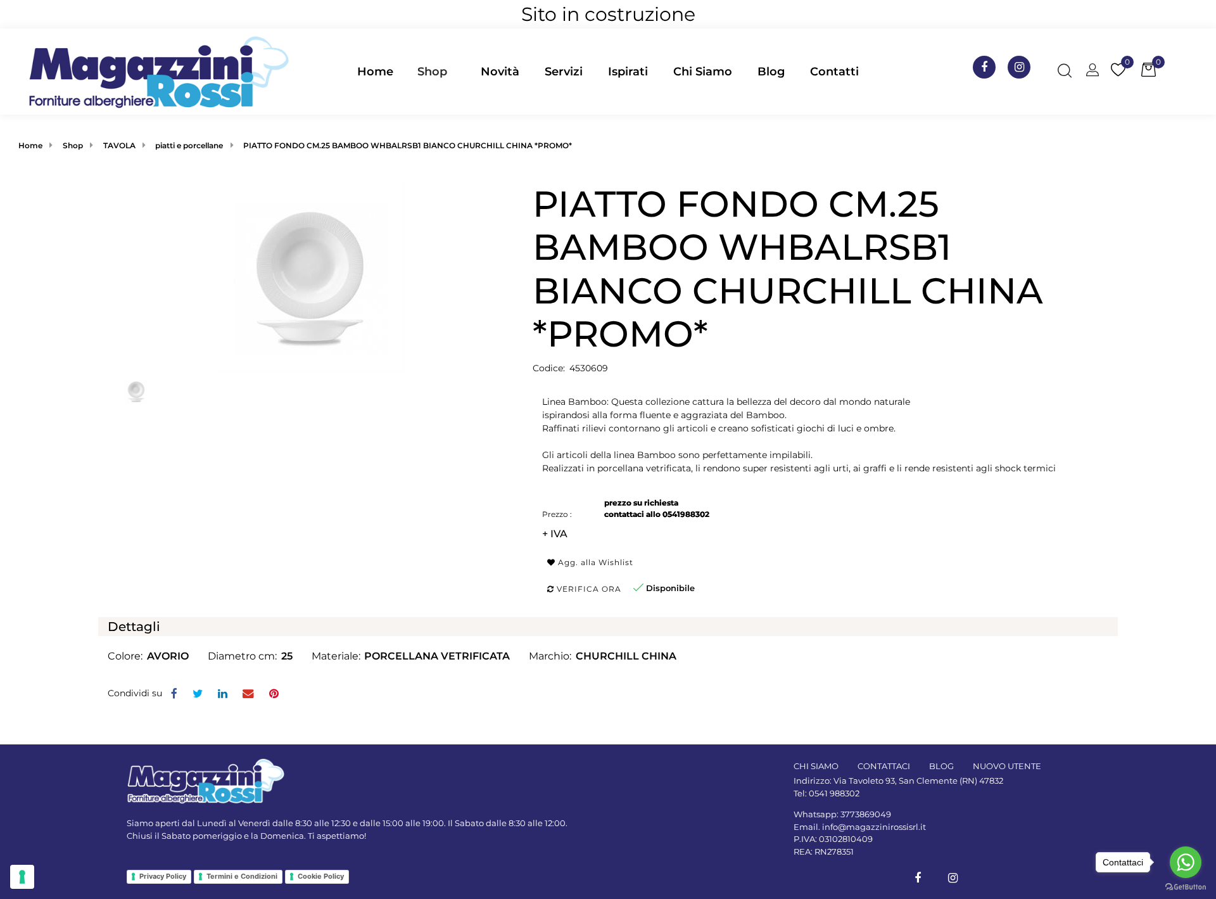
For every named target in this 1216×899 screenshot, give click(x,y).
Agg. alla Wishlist (594, 562)
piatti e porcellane (189, 145)
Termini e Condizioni (241, 876)
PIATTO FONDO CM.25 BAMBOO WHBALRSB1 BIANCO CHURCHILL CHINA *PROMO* (407, 145)
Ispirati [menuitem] (628, 72)
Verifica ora (587, 589)
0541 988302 (834, 793)
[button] (310, 277)
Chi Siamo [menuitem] (702, 72)
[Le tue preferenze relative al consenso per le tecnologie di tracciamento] (22, 877)
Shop (432, 72)
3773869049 (865, 814)
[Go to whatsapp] (1185, 862)
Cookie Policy (321, 876)
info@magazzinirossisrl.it (874, 827)
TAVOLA (119, 145)
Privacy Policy (162, 876)
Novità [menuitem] (500, 72)
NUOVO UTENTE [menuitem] (1007, 766)
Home (30, 145)
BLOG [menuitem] (941, 766)
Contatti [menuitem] (834, 72)
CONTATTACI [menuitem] (884, 766)
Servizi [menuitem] (564, 72)
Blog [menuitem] (771, 72)
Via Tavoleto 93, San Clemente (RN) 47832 (918, 780)
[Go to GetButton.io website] (1185, 886)
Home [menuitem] (375, 72)
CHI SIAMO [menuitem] (816, 766)
